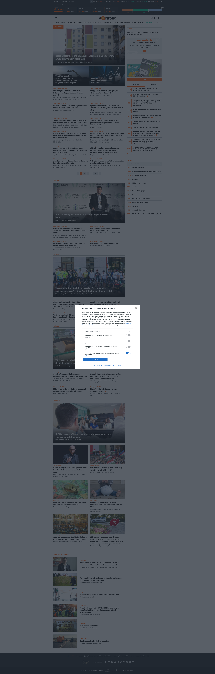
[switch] (128, 335)
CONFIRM (95, 359)
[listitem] (107, 331)
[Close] (136, 308)
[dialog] (107, 337)
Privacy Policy (117, 365)
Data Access (107, 365)
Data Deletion (98, 365)
